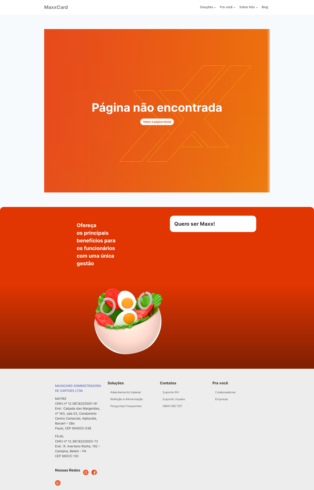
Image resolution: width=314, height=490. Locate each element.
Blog (265, 7)
